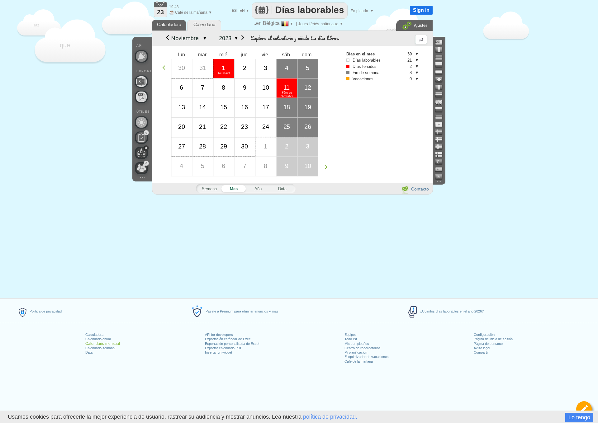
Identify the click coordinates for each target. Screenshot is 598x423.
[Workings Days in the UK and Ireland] (441, 102)
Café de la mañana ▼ (190, 12)
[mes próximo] (241, 38)
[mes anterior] (167, 38)
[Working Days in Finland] (441, 154)
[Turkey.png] (441, 162)
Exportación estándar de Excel (228, 339)
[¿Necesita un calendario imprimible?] (141, 96)
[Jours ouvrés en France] (441, 50)
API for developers (219, 334)
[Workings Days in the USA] (441, 42)
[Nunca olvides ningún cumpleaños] (141, 152)
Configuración (484, 334)
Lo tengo (579, 417)
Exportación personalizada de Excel (232, 343)
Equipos (350, 334)
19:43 (174, 7)
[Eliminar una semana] (165, 67)
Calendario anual (98, 339)
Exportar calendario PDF (223, 348)
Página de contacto (488, 343)
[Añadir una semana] (327, 167)
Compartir (481, 352)
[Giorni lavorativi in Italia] (441, 87)
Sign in (421, 10)
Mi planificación (355, 352)
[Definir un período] (584, 409)
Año (258, 188)
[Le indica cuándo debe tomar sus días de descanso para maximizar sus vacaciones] (141, 122)
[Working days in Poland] (441, 64)
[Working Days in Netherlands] (441, 94)
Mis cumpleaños (356, 343)
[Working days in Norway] (441, 147)
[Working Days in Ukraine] (441, 117)
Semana (209, 188)
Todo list (350, 339)
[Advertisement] (292, 245)
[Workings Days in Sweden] (441, 132)
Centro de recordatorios (362, 348)
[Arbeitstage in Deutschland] (441, 57)
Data (89, 352)
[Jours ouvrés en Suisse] (441, 79)
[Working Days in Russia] (441, 109)
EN (242, 10)
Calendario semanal (100, 348)
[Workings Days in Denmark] (441, 139)
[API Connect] (141, 56)
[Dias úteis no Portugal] (441, 177)
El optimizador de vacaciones (366, 357)
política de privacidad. (330, 417)
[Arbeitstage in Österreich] (441, 72)
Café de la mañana (358, 361)
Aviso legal (482, 348)
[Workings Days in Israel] (441, 124)
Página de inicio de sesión (493, 339)
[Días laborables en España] (441, 169)
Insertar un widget (218, 352)
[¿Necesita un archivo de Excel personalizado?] (141, 81)
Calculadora (94, 334)
